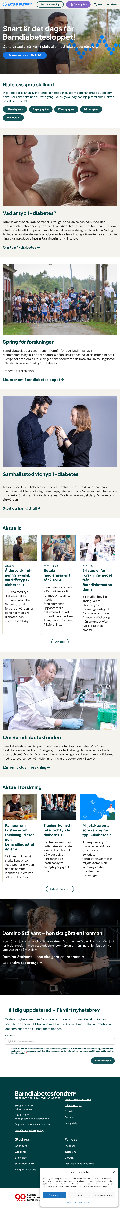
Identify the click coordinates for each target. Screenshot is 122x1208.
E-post (10, 1035)
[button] (113, 1172)
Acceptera (54, 1194)
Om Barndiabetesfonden (78, 1099)
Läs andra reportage (20, 963)
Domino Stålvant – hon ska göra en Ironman (41, 957)
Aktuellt (60, 641)
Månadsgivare (15, 109)
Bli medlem (13, 117)
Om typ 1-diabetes (19, 247)
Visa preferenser (104, 1194)
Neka (79, 1194)
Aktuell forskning (60, 888)
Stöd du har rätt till (20, 508)
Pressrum (70, 1117)
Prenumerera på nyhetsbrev (80, 1163)
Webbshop (21, 1151)
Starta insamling (50, 4)
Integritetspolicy (85, 1202)
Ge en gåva (80, 4)
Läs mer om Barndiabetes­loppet (31, 379)
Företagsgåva (66, 109)
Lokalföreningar (73, 1105)
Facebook (70, 1145)
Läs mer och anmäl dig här (25, 55)
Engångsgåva (41, 109)
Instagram (70, 1151)
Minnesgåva (91, 109)
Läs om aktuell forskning (24, 767)
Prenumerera (103, 1060)
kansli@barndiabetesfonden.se (32, 1118)
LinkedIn (69, 1157)
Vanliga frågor (72, 1123)
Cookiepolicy (70, 1202)
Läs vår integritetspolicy (29, 1130)
